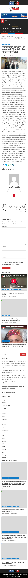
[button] (6, 21)
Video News (5, 457)
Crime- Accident (16, 28)
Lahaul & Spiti (5, 430)
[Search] (26, 21)
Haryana (19, 32)
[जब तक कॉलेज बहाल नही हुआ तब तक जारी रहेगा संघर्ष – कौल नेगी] (14, 282)
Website (4, 257)
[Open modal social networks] (12, 165)
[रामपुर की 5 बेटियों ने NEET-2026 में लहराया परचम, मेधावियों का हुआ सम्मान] (14, 551)
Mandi (3, 433)
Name (4, 246)
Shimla (10, 289)
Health (15, 24)
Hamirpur (4, 411)
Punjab (12, 32)
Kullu (3, 427)
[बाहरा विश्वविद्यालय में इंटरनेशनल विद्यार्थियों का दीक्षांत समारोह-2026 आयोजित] (14, 499)
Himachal (17, 21)
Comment (5, 226)
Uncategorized (6, 44)
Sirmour (4, 441)
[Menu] (6, 21)
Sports (5, 32)
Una (3, 452)
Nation (8, 24)
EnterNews (10, 576)
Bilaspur (4, 400)
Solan (3, 444)
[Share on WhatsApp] (9, 165)
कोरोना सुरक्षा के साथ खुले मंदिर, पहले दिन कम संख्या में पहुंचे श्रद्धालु (7, 207)
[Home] (3, 21)
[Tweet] (6, 165)
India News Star (6, 55)
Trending (4, 449)
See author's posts (14, 190)
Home (10, 21)
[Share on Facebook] (3, 165)
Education (6, 28)
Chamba (4, 402)
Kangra (3, 422)
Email (3, 252)
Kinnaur (4, 424)
